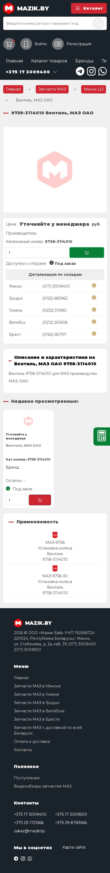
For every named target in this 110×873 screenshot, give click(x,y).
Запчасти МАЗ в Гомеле (36, 694)
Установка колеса (55, 548)
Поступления (27, 778)
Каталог (93, 8)
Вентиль (55, 553)
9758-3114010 (55, 559)
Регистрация (78, 44)
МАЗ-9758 (55, 542)
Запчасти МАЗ (52, 89)
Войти (41, 44)
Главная (14, 60)
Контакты (23, 749)
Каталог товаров (49, 60)
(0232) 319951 (54, 310)
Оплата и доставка (32, 741)
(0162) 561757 (54, 334)
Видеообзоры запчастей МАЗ (43, 786)
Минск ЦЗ (93, 89)
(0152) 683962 (55, 298)
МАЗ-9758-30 (55, 576)
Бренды (84, 60)
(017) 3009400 (56, 286)
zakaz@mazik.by (29, 831)
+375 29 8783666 (71, 822)
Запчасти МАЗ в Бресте (37, 719)
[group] (55, 170)
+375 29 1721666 (29, 822)
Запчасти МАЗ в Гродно (37, 702)
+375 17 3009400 (30, 814)
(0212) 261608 (55, 322)
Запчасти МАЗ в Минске (37, 686)
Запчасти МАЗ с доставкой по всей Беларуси (48, 730)
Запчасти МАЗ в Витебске (39, 711)
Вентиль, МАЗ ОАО (23, 445)
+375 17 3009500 (71, 814)
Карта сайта (73, 847)
